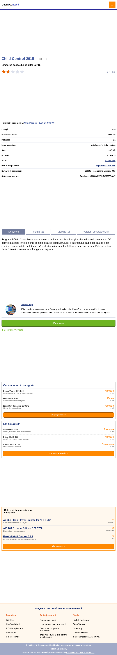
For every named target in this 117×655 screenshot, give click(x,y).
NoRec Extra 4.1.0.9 (11, 444)
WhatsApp (11, 632)
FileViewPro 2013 (10, 398)
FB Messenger (13, 636)
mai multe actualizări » (58, 453)
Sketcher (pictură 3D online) (86, 636)
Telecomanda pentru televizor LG (49, 629)
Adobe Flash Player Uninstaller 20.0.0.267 (27, 520)
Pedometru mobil (48, 620)
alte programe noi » (58, 415)
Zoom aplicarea (80, 632)
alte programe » (58, 546)
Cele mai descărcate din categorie (18, 511)
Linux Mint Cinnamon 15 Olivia (16, 406)
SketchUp (77, 628)
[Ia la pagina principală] (11, 6)
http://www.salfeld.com (105, 166)
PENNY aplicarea (14, 628)
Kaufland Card (13, 624)
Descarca (58, 323)
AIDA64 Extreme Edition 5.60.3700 (23, 528)
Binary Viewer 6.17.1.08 (13, 391)
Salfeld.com (110, 161)
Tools (76, 615)
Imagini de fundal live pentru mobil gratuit (53, 636)
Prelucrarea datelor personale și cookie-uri (72, 645)
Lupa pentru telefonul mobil (53, 624)
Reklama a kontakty (58, 649)
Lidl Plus (10, 620)
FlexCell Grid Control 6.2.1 (18, 536)
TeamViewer (79, 624)
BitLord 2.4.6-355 (10, 437)
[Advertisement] (59, 32)
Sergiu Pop (27, 304)
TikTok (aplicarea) (81, 620)
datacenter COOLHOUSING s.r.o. (80, 652)
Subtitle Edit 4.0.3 (10, 430)
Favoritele (11, 615)
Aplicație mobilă (48, 615)
